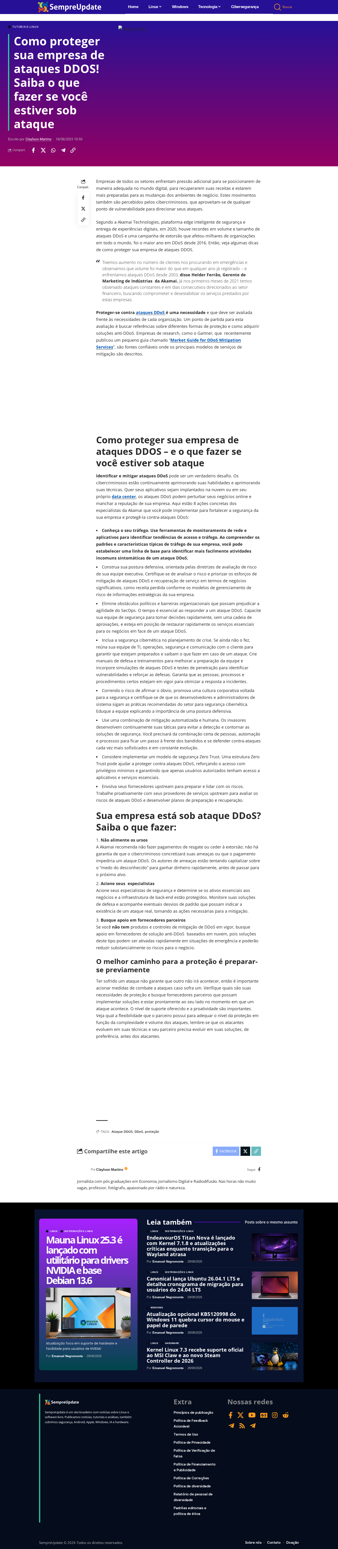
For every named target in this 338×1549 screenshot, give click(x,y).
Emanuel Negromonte (67, 1356)
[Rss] (242, 1425)
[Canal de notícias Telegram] (253, 1425)
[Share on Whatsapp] (53, 150)
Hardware (172, 1343)
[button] (278, 7)
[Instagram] (275, 1415)
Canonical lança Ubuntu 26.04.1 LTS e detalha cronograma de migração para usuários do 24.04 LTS (195, 1284)
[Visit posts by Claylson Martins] (83, 1169)
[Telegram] (231, 1425)
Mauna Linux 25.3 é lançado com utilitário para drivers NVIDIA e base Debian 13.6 (87, 1260)
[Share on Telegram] (63, 150)
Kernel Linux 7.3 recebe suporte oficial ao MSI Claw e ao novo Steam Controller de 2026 (195, 1355)
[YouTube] (252, 1415)
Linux (54, 1231)
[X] (240, 1415)
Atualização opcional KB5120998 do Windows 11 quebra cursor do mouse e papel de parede (195, 1319)
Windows (157, 1308)
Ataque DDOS (122, 1131)
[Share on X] (43, 150)
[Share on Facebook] (33, 150)
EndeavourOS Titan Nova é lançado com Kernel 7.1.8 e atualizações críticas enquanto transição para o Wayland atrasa (191, 1246)
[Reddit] (285, 1415)
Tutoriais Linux (25, 27)
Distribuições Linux (78, 1231)
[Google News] (264, 1415)
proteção (152, 1131)
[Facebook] (259, 1169)
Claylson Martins (39, 139)
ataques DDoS (151, 312)
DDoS (139, 1131)
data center (124, 496)
